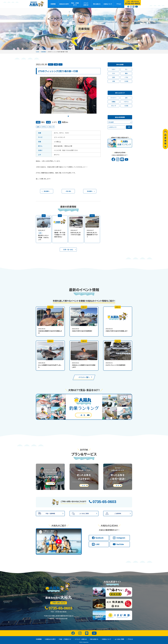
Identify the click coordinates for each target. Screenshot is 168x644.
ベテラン (44, 127)
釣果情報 (53, 4)
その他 (126, 81)
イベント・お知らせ (81, 639)
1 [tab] (68, 115)
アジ (60, 64)
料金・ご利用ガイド (75, 4)
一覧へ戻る (68, 191)
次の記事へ (90, 191)
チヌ (113, 73)
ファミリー (113, 98)
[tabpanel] (68, 95)
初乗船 (113, 102)
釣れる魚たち (97, 4)
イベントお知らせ (85, 4)
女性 (38, 127)
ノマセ (126, 77)
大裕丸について (108, 4)
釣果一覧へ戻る (68, 249)
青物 (126, 73)
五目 (113, 77)
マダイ (50, 64)
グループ (51, 127)
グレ (126, 69)
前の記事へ (47, 191)
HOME (37, 52)
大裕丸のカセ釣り (64, 4)
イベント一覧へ (84, 377)
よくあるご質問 (119, 639)
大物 (56, 64)
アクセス (118, 4)
